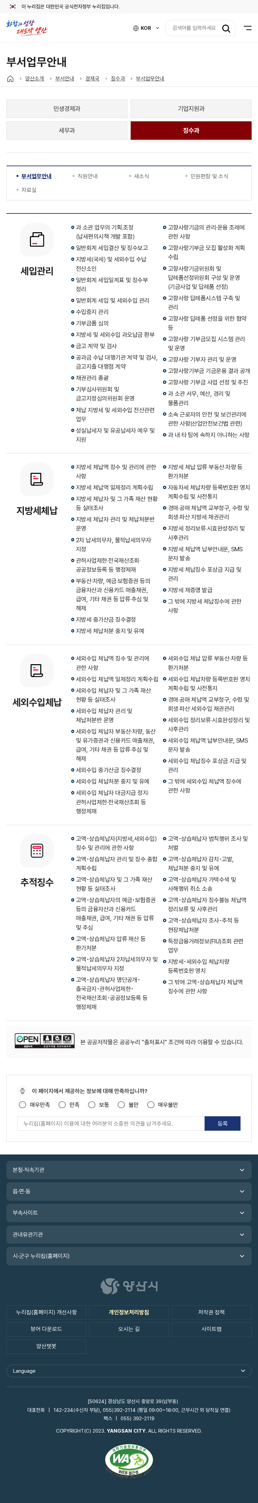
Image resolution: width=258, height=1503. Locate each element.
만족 (74, 1105)
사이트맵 (212, 1329)
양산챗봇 (46, 1346)
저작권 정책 (211, 1312)
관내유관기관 (28, 1234)
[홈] (10, 78)
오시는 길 (129, 1329)
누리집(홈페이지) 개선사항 (46, 1312)
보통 (104, 1105)
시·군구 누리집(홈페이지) (41, 1256)
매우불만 (168, 1105)
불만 (133, 1105)
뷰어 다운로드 (46, 1329)
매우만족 (40, 1105)
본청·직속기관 (28, 1170)
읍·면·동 (22, 1191)
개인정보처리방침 (129, 1312)
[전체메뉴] (243, 28)
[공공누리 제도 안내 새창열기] (45, 1042)
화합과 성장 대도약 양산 (30, 28)
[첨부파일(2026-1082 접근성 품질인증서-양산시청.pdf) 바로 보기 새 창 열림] (129, 1462)
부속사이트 (25, 1212)
